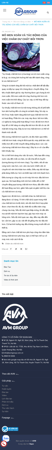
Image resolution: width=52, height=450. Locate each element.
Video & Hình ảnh (11, 280)
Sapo (31, 444)
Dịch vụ (7, 271)
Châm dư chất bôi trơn (14, 244)
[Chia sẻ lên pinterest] (21, 249)
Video (4, 395)
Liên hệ (5, 3)
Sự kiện (5, 411)
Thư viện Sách (8, 408)
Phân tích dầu (7, 402)
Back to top (43, 448)
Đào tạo (5, 392)
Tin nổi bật (7, 294)
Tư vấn (5, 386)
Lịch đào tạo (7, 399)
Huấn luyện (6, 389)
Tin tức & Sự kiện (11, 275)
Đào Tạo (7, 267)
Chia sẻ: (5, 249)
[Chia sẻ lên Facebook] (11, 249)
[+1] (26, 249)
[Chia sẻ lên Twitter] (16, 249)
